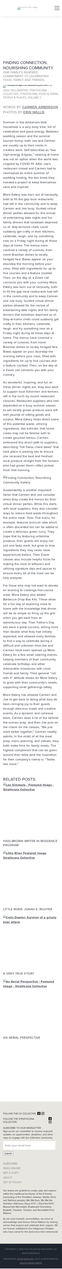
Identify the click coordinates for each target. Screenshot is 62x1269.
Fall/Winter (19, 90)
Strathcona (29, 94)
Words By (30, 106)
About (7, 1177)
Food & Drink (48, 94)
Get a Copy (11, 1172)
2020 (6, 90)
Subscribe (10, 1163)
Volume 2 (34, 97)
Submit (8, 1153)
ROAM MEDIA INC (25, 1258)
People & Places (14, 97)
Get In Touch (12, 1182)
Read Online (11, 1168)
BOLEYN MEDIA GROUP (31, 1262)
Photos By (24, 112)
